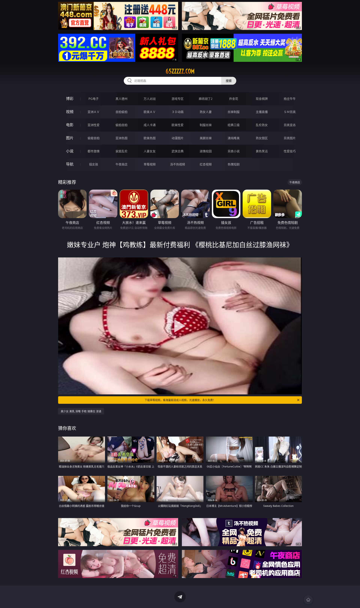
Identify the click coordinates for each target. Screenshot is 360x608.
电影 (70, 124)
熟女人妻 (206, 112)
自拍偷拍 (122, 112)
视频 (70, 111)
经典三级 (234, 125)
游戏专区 (178, 99)
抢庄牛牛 (290, 99)
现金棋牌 (262, 99)
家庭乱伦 (122, 151)
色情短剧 (234, 164)
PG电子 (93, 99)
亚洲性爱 (94, 125)
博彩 (70, 98)
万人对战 (150, 99)
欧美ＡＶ (150, 112)
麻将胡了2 (205, 99)
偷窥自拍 (94, 138)
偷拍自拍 (122, 125)
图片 (70, 138)
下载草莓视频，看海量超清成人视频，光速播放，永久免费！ (180, 400)
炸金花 (233, 99)
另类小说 (234, 151)
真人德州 (122, 99)
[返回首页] (308, 599)
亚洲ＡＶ (94, 112)
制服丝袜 (206, 125)
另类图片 (290, 138)
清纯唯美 (234, 138)
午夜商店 (122, 164)
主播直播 (262, 112)
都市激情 (94, 151)
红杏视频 (206, 164)
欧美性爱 (178, 125)
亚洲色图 (122, 138)
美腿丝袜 (206, 138)
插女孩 (93, 164)
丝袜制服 (234, 112)
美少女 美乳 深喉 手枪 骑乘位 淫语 (81, 411)
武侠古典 (178, 151)
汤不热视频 (177, 164)
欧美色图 (150, 138)
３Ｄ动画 (178, 112)
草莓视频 (150, 164)
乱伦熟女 (262, 125)
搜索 (229, 81)
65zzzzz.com (180, 71)
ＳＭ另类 (290, 112)
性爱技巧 (290, 151)
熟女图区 (262, 138)
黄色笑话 (262, 151)
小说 (70, 151)
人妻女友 (150, 151)
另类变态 (290, 125)
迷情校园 (206, 151)
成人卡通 (150, 125)
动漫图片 (178, 138)
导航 (70, 164)
